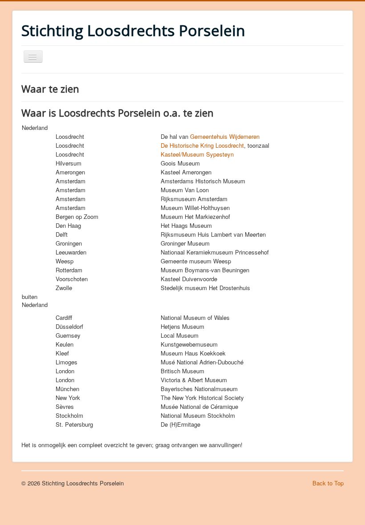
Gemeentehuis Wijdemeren (225, 136)
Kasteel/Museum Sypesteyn (197, 154)
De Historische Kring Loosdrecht (202, 145)
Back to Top (328, 483)
